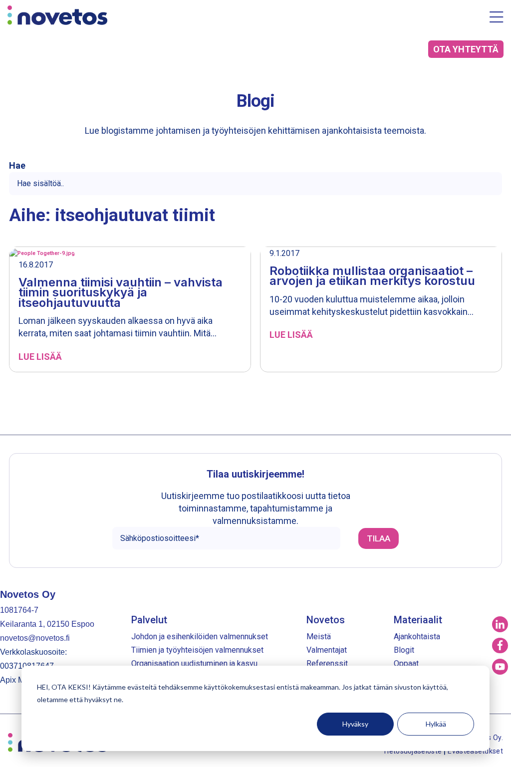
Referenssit (327, 663)
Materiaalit (418, 620)
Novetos (325, 620)
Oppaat (406, 663)
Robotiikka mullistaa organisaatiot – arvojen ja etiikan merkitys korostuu (372, 275)
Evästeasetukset (475, 751)
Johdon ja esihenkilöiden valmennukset (199, 636)
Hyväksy (355, 724)
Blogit (404, 650)
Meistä (318, 636)
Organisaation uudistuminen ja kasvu (194, 663)
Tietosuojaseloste (413, 751)
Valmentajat (326, 650)
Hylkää (436, 724)
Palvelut (149, 620)
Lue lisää (40, 357)
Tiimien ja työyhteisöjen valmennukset (197, 650)
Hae (17, 165)
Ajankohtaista (417, 636)
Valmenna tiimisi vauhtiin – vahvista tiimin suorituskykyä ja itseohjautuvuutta (120, 292)
